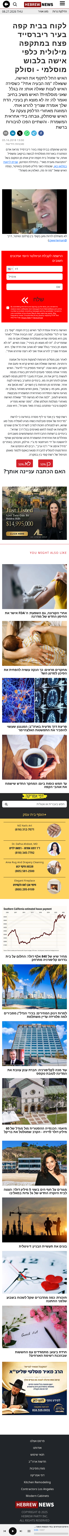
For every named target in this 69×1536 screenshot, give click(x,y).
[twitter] (20, 133)
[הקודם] (4, 1531)
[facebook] (41, 133)
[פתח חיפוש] (14, 4)
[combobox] (34, 804)
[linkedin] (13, 133)
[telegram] (34, 133)
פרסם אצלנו (37, 1441)
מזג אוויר (43, 11)
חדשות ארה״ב (37, 1461)
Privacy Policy (26, 317)
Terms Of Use (38, 317)
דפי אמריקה (37, 1475)
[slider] (51, 1534)
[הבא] (21, 1531)
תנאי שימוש (37, 1454)
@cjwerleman (58, 240)
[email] (5, 133)
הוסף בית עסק (34, 814)
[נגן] (13, 1531)
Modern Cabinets (37, 1496)
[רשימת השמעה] (29, 1531)
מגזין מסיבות (37, 1468)
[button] (10, 269)
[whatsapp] (27, 133)
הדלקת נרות (60, 11)
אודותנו (37, 1448)
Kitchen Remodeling (37, 1482)
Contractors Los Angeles (37, 1489)
